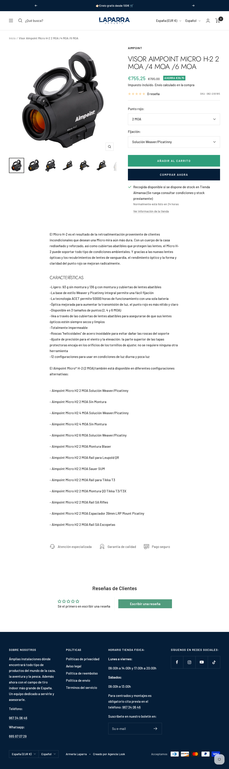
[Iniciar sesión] (208, 21)
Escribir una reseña (145, 604)
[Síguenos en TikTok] (214, 662)
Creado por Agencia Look (109, 754)
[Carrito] (217, 20)
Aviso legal (73, 666)
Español (190, 21)
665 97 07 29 (18, 736)
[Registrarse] (155, 728)
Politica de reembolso (82, 673)
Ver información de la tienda (151, 211)
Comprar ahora (174, 174)
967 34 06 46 (18, 718)
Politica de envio (78, 680)
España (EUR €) (166, 21)
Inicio (12, 38)
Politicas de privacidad (82, 659)
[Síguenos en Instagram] (189, 662)
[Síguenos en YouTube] (201, 662)
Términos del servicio (81, 687)
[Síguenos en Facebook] (177, 662)
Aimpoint (135, 48)
